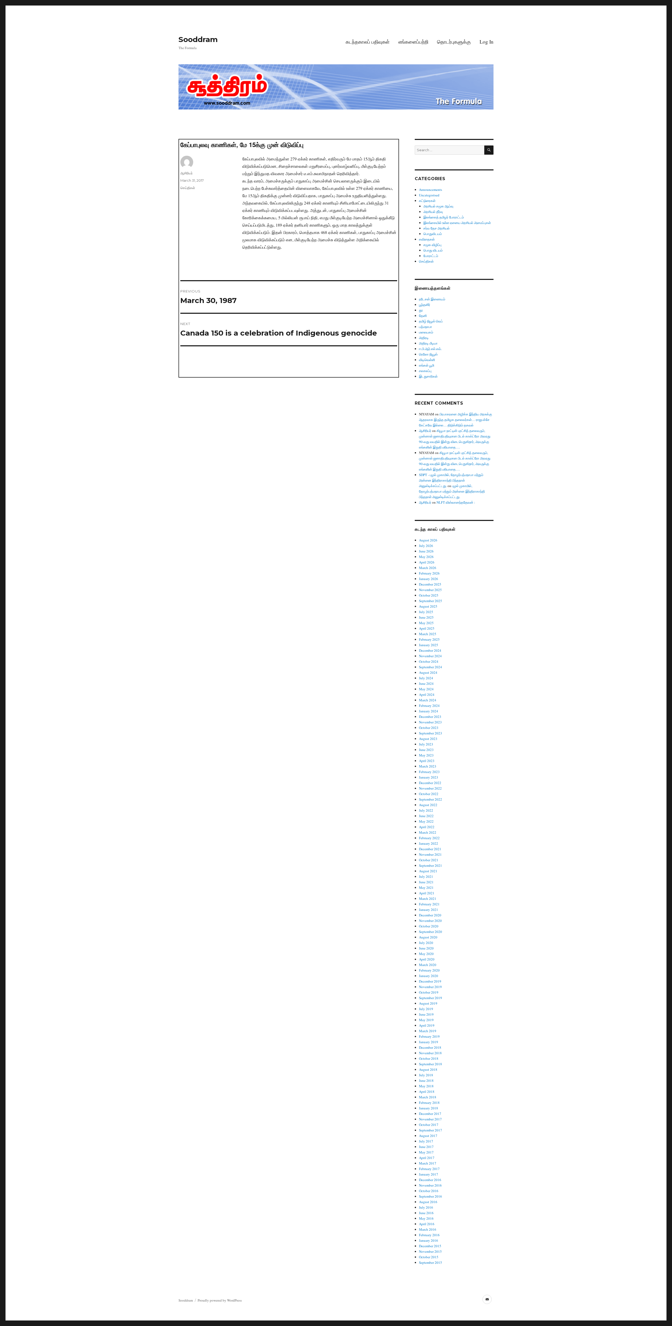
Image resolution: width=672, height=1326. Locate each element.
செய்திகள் (187, 188)
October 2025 (428, 595)
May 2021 (426, 887)
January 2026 (428, 578)
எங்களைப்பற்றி (413, 41)
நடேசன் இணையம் (432, 299)
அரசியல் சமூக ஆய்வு (438, 206)
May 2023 (426, 755)
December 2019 (430, 981)
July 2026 (426, 545)
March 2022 (427, 832)
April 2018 (426, 1091)
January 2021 (428, 909)
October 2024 (428, 661)
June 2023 (426, 749)
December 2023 (430, 716)
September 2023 (430, 733)
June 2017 (426, 1146)
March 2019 (427, 1031)
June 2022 (426, 815)
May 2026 (426, 556)
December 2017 (430, 1113)
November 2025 (430, 589)
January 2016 (428, 1240)
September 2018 (430, 1064)
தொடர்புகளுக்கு (454, 41)
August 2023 (428, 738)
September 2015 (430, 1262)
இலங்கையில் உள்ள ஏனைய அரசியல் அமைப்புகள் (457, 222)
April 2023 (426, 760)
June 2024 (426, 683)
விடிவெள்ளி (427, 359)
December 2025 (430, 584)
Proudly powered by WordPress (220, 1300)
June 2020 (426, 948)
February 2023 (429, 771)
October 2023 (428, 727)
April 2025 (426, 628)
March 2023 (427, 766)
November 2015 (430, 1251)
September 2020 (430, 931)
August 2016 (428, 1201)
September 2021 (430, 865)
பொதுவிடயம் (432, 233)
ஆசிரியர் (186, 173)
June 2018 (426, 1080)
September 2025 (430, 600)
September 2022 (430, 799)
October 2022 (428, 793)
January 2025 (428, 645)
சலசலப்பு (425, 370)
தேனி (423, 315)
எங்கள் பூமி (426, 365)
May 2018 (426, 1086)
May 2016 (426, 1218)
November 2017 (430, 1119)
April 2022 (426, 826)
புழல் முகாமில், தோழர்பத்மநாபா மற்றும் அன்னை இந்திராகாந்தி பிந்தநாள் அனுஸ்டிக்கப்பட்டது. (452, 491)
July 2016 (426, 1207)
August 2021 (428, 871)
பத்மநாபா (425, 326)
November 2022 (430, 788)
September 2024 (430, 667)
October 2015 (428, 1257)
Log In (487, 41)
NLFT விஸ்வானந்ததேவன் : (456, 502)
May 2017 (426, 1152)
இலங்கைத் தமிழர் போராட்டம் (443, 217)
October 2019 (428, 992)
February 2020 (429, 970)
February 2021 (429, 904)
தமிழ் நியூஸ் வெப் (431, 321)
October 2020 (428, 926)
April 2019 (426, 1025)
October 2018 (428, 1058)
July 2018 (426, 1075)
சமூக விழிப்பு (432, 244)
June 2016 (426, 1212)
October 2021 (428, 860)
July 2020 (426, 942)
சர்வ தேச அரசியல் (436, 228)
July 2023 (426, 744)
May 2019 (426, 1019)
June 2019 (426, 1014)
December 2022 (430, 782)
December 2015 (430, 1246)
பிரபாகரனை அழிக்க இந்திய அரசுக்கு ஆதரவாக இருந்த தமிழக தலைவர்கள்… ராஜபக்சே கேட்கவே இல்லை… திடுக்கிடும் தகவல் (455, 419)
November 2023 (430, 722)
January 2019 (428, 1042)
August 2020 (428, 937)
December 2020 (430, 915)
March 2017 (427, 1163)
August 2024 (428, 672)
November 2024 (430, 656)
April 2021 (426, 893)
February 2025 (429, 639)
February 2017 (429, 1168)
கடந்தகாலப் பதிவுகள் (368, 41)
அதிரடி (424, 337)
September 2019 (430, 997)
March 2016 (427, 1229)
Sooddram (198, 39)
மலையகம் (426, 332)
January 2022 (428, 843)
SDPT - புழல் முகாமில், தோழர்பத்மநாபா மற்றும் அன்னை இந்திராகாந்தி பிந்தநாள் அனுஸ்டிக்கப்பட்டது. (451, 480)
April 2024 (426, 694)
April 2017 (426, 1157)
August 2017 (428, 1135)
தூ (421, 310)
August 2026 (428, 540)
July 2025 (426, 611)
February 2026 (429, 573)
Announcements (430, 189)
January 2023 (428, 777)
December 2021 (430, 849)
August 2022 (428, 804)
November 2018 (430, 1053)
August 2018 (428, 1069)
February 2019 (429, 1036)
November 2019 (430, 986)
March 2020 (427, 964)
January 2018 (428, 1108)
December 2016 (430, 1179)
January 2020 (428, 975)
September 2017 (430, 1130)
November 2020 (430, 920)
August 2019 (428, 1003)
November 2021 (430, 854)
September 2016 (430, 1196)
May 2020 (426, 953)
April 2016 (426, 1223)
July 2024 (426, 678)
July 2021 (426, 876)
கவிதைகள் (427, 239)
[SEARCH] (489, 150)
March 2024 (427, 700)
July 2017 (426, 1141)
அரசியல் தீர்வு (433, 211)
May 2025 (426, 622)
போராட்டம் (430, 255)
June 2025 (426, 617)
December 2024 (430, 650)
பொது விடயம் (433, 250)
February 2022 (429, 838)
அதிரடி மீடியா (428, 343)
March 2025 (427, 633)
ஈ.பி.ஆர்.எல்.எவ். (430, 348)
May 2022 (426, 821)
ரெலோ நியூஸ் (428, 354)
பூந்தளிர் (424, 304)
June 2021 (426, 882)
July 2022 (426, 810)
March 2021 (427, 898)
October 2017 (428, 1124)
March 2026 (427, 567)
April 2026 (426, 562)
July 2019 (426, 1008)
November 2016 (430, 1185)
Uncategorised (429, 195)
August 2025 (428, 606)
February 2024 (429, 705)
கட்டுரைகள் (427, 200)
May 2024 (426, 689)
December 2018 (430, 1047)
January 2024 (428, 711)
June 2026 (426, 551)
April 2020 (426, 959)
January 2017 (428, 1174)
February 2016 (429, 1235)
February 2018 (429, 1102)
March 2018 (427, 1097)
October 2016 (428, 1190)
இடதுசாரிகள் (428, 376)
